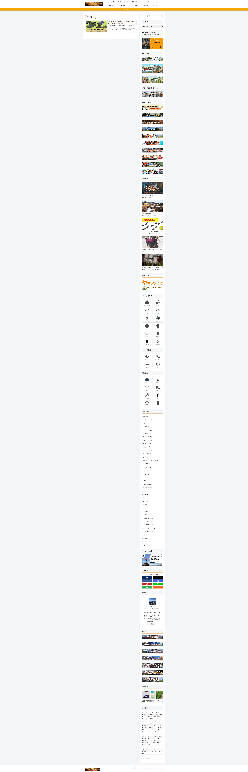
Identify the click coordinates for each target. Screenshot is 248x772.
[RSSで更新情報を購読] (158, 587)
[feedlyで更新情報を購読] (147, 587)
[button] (162, 16)
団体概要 (145, 768)
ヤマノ (152, 606)
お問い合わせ (160, 768)
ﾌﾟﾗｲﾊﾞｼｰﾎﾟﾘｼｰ (139, 768)
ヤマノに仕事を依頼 (152, 768)
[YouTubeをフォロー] (147, 584)
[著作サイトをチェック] (147, 577)
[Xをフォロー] (158, 577)
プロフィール (122, 768)
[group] (149, 697)
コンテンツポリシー (131, 768)
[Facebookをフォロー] (147, 580)
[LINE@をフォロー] (158, 584)
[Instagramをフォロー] (158, 580)
